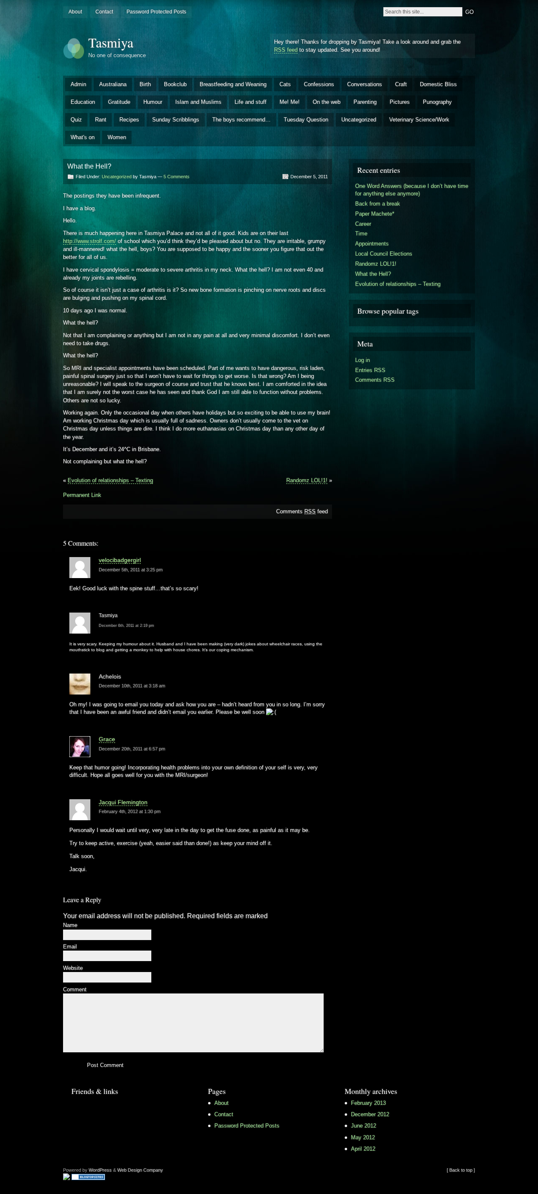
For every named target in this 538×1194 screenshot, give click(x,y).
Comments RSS (375, 380)
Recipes (129, 119)
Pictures (400, 102)
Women (117, 137)
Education (83, 102)
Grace (107, 739)
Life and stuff (250, 102)
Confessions (319, 84)
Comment (75, 990)
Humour (152, 102)
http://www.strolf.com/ (89, 241)
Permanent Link (82, 495)
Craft (401, 84)
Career (363, 224)
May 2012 (363, 1137)
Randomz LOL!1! (306, 480)
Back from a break (377, 204)
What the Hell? (373, 274)
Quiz (76, 119)
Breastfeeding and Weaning (233, 84)
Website (73, 968)
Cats (285, 84)
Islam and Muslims (198, 102)
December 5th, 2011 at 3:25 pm (131, 569)
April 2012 (363, 1149)
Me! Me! (290, 102)
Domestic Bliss (438, 84)
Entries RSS (370, 370)
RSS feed (286, 50)
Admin (78, 84)
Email (70, 947)
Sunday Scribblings (175, 119)
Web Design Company (140, 1170)
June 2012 (363, 1126)
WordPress (100, 1170)
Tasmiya (110, 42)
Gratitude (119, 102)
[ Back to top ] (461, 1170)
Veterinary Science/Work (419, 119)
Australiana (113, 84)
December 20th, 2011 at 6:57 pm (132, 748)
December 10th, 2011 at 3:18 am (132, 685)
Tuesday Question (306, 119)
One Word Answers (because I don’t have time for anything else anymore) (411, 190)
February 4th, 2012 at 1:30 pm (130, 811)
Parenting (365, 102)
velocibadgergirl (120, 560)
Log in (362, 360)
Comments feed (302, 511)
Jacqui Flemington (123, 802)
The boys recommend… (241, 119)
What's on (83, 137)
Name (70, 925)
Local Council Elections (383, 254)
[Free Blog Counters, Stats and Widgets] (66, 1177)
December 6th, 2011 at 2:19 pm (126, 625)
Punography (437, 102)
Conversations (364, 84)
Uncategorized (358, 119)
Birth (145, 84)
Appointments (372, 243)
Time (361, 233)
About (75, 12)
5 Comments (177, 176)
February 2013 (368, 1103)
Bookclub (175, 84)
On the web (326, 102)
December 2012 (370, 1114)
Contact (104, 12)
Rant (100, 119)
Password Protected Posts (156, 12)
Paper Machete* (374, 214)
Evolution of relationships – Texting (110, 480)
